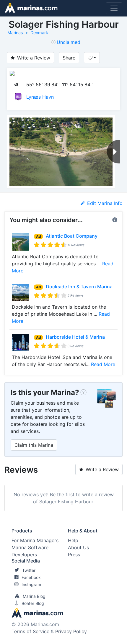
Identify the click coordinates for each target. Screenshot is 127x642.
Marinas (15, 32)
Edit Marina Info (105, 203)
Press (74, 554)
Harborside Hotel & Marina (75, 337)
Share (69, 58)
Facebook (31, 577)
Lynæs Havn (40, 97)
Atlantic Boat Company (71, 236)
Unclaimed (68, 42)
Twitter (28, 570)
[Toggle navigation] (114, 8)
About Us (78, 547)
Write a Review (33, 58)
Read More (103, 364)
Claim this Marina (33, 445)
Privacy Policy (71, 631)
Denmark (39, 32)
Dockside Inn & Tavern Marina (79, 286)
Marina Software (30, 547)
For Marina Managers (35, 540)
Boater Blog (33, 603)
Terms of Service (30, 631)
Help (73, 540)
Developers (24, 554)
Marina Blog (34, 596)
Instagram (31, 584)
